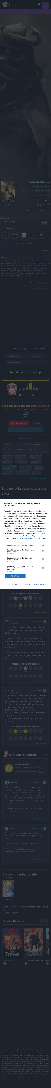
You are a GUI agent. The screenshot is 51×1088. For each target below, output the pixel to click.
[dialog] (25, 544)
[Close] (46, 503)
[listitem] (25, 545)
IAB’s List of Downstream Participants (28, 538)
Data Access (25, 584)
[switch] (42, 551)
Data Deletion (12, 584)
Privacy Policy (39, 584)
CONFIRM (15, 576)
